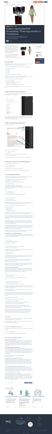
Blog (7, 4)
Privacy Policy (36, 430)
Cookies (33, 430)
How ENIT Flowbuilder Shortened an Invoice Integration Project (11, 401)
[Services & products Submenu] (20, 2)
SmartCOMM (20, 424)
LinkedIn (27, 382)
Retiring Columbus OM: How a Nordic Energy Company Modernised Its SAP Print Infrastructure (24, 402)
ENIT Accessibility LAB (23, 333)
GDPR (40, 430)
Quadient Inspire (21, 423)
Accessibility (11, 26)
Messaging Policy (44, 430)
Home (5, 4)
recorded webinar (12, 331)
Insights (9, 4)
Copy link (31, 382)
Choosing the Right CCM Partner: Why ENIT (36, 401)
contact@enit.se (26, 170)
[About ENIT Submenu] (32, 2)
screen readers (16, 86)
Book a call (37, 62)
